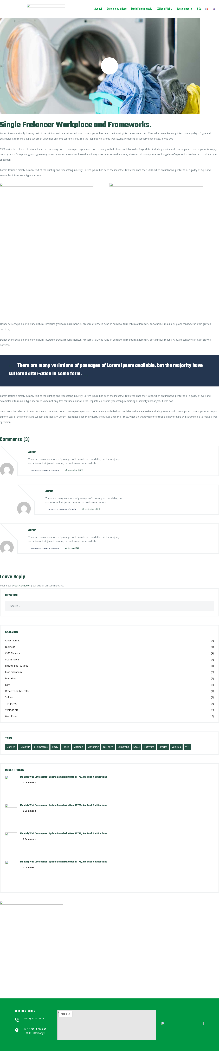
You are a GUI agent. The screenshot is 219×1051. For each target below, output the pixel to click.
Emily (55, 746)
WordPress (11, 716)
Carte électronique (117, 9)
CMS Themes (12, 653)
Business (10, 646)
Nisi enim (108, 746)
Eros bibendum (13, 672)
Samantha (123, 746)
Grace (65, 746)
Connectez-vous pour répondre (45, 470)
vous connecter (21, 585)
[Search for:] (109, 606)
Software (10, 697)
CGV (199, 9)
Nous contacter (185, 9)
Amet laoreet (12, 640)
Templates (11, 703)
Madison (78, 746)
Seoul (136, 746)
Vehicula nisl (11, 709)
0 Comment (29, 782)
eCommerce (12, 659)
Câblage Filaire (164, 9)
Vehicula (176, 746)
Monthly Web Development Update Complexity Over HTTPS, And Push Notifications (63, 777)
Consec (11, 746)
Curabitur (25, 746)
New (7, 684)
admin (32, 452)
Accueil (98, 9)
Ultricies (163, 746)
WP (187, 746)
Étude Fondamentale (141, 9)
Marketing (10, 678)
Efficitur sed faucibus (16, 665)
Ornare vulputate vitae (17, 691)
